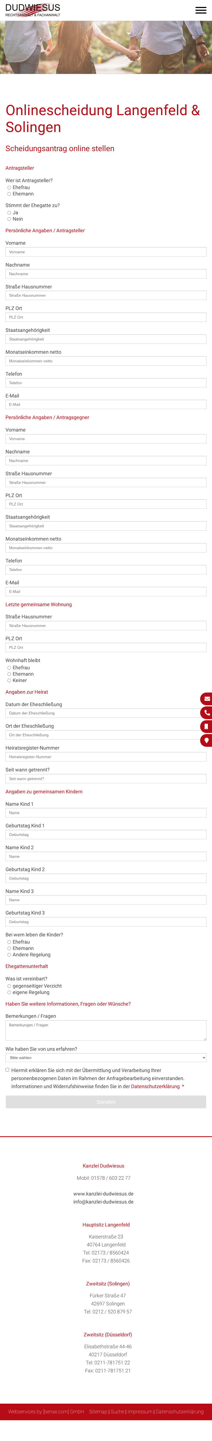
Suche (117, 1411)
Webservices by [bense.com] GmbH (46, 1411)
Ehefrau (21, 187)
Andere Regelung (32, 954)
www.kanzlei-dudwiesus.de (103, 1194)
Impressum (140, 1411)
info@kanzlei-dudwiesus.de (103, 1202)
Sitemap (98, 1411)
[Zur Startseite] (33, 15)
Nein (18, 219)
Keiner (20, 680)
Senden (106, 1102)
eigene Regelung (31, 992)
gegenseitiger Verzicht (37, 986)
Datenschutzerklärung (155, 1086)
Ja (15, 212)
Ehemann (23, 194)
